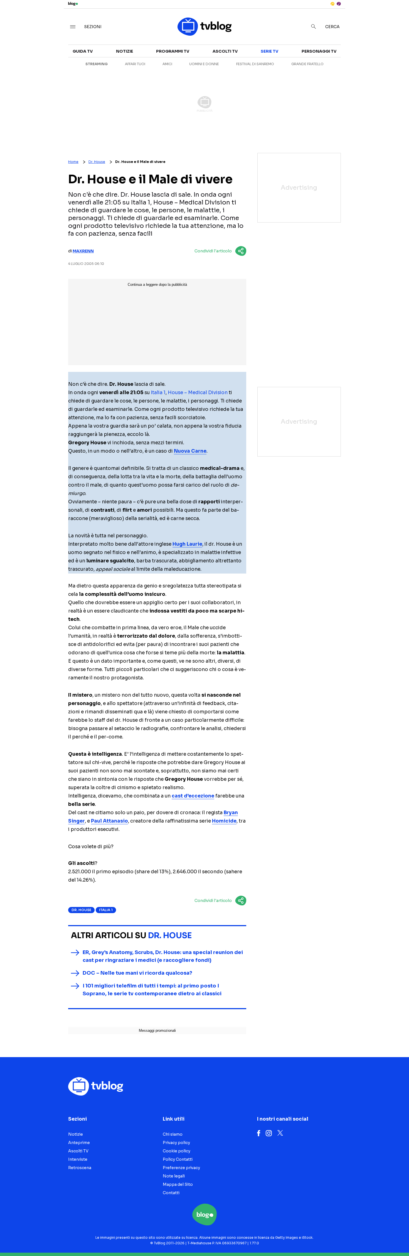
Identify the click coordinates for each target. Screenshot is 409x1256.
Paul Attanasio (109, 821)
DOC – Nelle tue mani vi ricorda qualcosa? (137, 973)
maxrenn (83, 250)
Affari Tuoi (135, 64)
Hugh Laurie (187, 544)
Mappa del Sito (178, 1184)
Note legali (174, 1176)
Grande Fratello (307, 64)
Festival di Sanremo (255, 64)
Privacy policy (176, 1142)
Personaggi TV (319, 51)
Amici (167, 64)
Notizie (124, 51)
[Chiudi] (396, 16)
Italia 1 (158, 393)
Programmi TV (172, 51)
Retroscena (79, 1167)
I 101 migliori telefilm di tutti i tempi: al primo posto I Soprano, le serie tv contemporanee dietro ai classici (152, 990)
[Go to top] (351, 1237)
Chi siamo (173, 1134)
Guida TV (83, 51)
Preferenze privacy (181, 1167)
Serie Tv (269, 51)
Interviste (356, 54)
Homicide (224, 821)
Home (73, 162)
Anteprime (79, 1142)
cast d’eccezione (193, 796)
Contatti (171, 1192)
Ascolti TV (225, 51)
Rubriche (354, 64)
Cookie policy (176, 1150)
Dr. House (96, 162)
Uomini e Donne (204, 64)
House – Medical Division (198, 393)
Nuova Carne (190, 451)
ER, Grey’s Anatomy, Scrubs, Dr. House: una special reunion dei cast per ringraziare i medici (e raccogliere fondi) (163, 956)
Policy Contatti (178, 1159)
